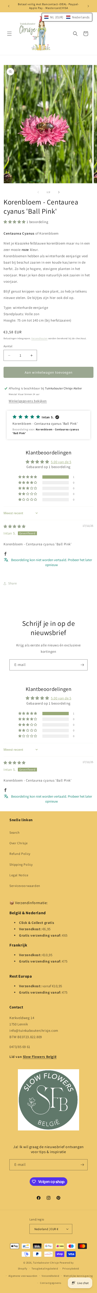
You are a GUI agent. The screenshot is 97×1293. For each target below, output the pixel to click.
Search (14, 832)
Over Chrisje (18, 843)
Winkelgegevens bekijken (28, 401)
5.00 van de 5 (61, 462)
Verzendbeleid (50, 1275)
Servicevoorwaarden (24, 886)
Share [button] (12, 583)
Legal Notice (18, 875)
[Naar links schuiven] (38, 192)
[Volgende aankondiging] (88, 6)
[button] (9, 34)
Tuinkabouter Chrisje (46, 1262)
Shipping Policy (21, 864)
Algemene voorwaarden (22, 1275)
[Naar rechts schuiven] (59, 192)
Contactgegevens (50, 1283)
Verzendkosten (39, 338)
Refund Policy (19, 854)
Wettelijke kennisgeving (78, 1275)
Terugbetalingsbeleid (45, 1268)
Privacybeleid (70, 1268)
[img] (15, 526)
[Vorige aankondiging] (9, 6)
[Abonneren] (82, 664)
